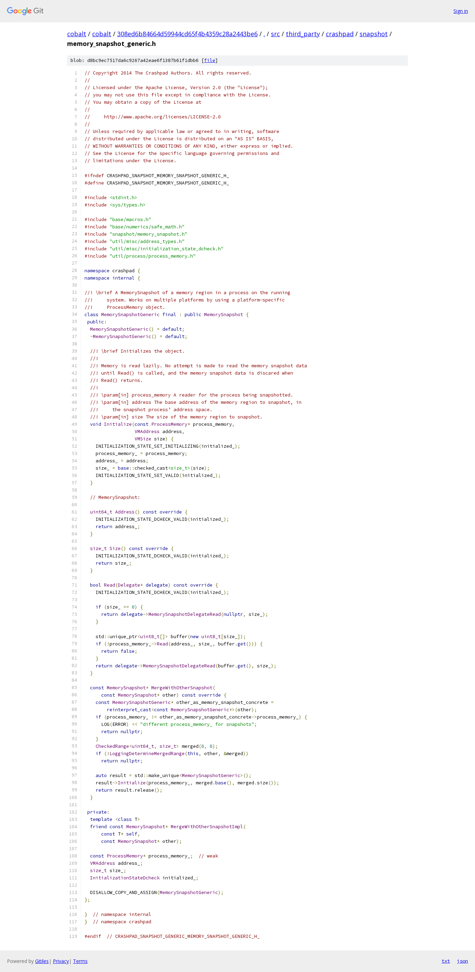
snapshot (374, 34)
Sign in (460, 11)
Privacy (61, 961)
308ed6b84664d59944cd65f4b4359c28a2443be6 (187, 34)
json (462, 961)
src (275, 34)
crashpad (340, 34)
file (209, 60)
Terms (80, 961)
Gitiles (42, 961)
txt (446, 961)
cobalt (76, 34)
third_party (303, 34)
